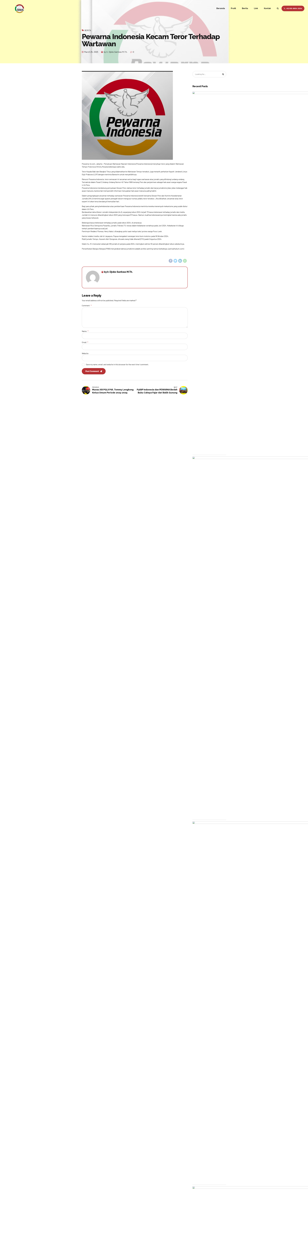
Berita (245, 8)
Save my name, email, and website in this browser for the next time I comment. (117, 364)
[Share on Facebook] (171, 261)
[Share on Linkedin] (180, 261)
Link (256, 8)
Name (85, 331)
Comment (87, 305)
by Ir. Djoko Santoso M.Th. (115, 52)
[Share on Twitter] (175, 261)
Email (85, 342)
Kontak (267, 8)
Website (85, 353)
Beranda (220, 8)
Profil (233, 8)
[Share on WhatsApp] (185, 261)
